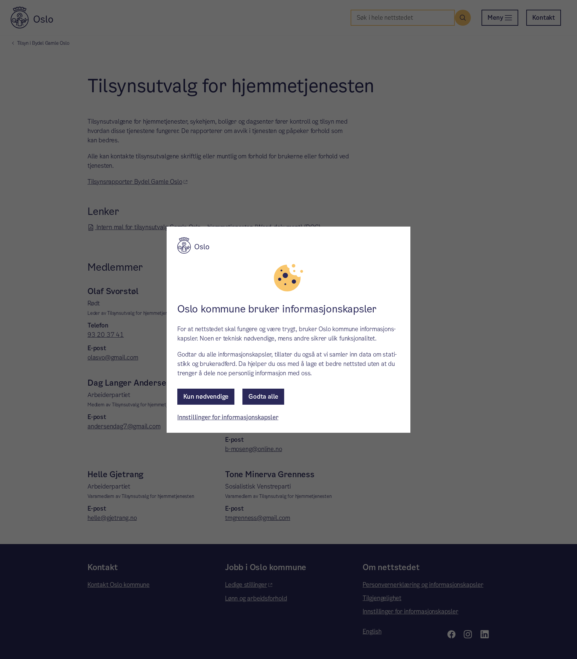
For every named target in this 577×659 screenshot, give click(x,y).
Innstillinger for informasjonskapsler (227, 417)
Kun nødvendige (205, 396)
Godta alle (263, 396)
